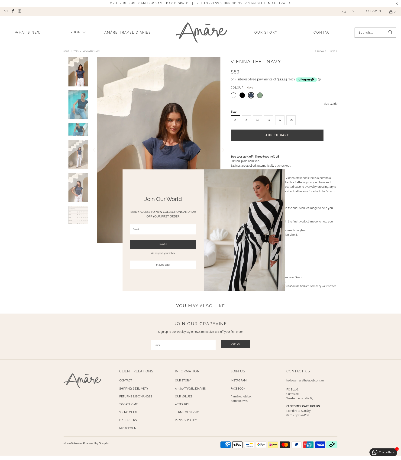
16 (291, 120)
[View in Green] (260, 95)
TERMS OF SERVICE (187, 412)
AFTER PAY (182, 404)
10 (257, 120)
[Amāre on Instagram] (20, 11)
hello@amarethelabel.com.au (305, 380)
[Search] (390, 33)
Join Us (235, 343)
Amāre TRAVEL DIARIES (190, 388)
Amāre (77, 443)
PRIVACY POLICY (186, 420)
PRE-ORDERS (128, 420)
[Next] (222, 150)
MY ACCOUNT (128, 428)
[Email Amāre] (5, 11)
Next (332, 51)
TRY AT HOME (128, 404)
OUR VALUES (183, 396)
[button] (78, 32)
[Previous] (94, 150)
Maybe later (160, 264)
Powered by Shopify (96, 443)
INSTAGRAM (239, 380)
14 (279, 120)
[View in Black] (242, 95)
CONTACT (125, 380)
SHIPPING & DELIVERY (133, 388)
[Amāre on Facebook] (12, 11)
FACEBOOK (238, 388)
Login (375, 11)
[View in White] (233, 95)
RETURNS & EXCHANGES (135, 396)
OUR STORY (183, 380)
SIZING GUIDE (128, 412)
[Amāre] (201, 33)
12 (268, 120)
